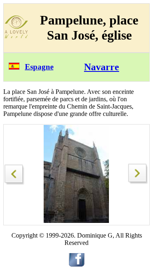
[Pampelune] (14, 172)
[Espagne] (14, 67)
